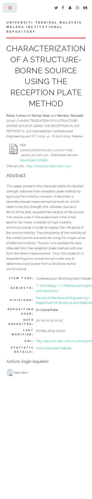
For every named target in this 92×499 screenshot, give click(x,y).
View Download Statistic (54, 348)
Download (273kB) (34, 160)
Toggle (10, 9)
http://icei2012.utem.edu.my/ (48, 166)
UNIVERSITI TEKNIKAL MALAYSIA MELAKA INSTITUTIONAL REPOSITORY (44, 27)
